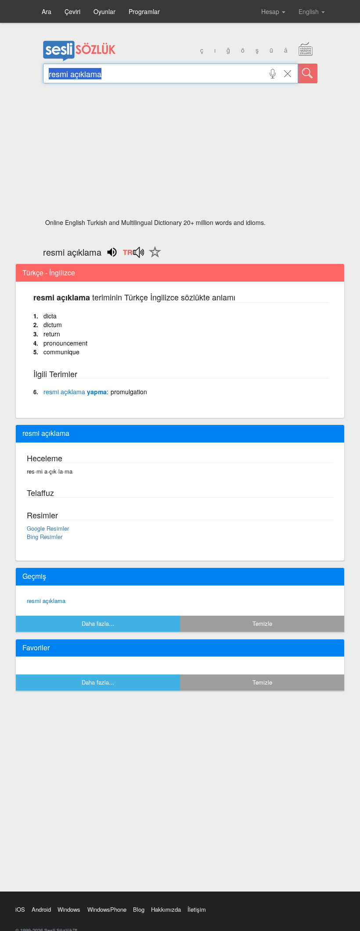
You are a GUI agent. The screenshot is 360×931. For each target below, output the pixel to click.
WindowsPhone (106, 909)
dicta (50, 315)
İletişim (196, 909)
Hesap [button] (271, 11)
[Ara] (307, 73)
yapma (75, 391)
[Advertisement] (180, 153)
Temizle (262, 623)
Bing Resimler (44, 536)
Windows (69, 909)
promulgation (129, 391)
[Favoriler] (153, 257)
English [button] (309, 11)
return (51, 333)
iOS (20, 909)
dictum (52, 324)
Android (41, 909)
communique (61, 351)
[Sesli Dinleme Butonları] (133, 255)
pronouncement (65, 343)
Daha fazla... (98, 623)
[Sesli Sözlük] (79, 59)
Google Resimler (48, 528)
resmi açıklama (46, 600)
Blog (138, 909)
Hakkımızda (166, 909)
